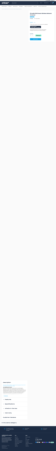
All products (6, 9)
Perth (4, 447)
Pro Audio (27, 440)
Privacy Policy (17, 443)
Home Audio (15, 6)
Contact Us (52, 0)
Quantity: (31, 33)
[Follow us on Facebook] (46, 0)
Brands (10, 6)
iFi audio (31, 18)
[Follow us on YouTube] (49, 0)
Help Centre (17, 439)
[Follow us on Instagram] (48, 0)
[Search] (13, 3)
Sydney (4, 446)
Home (3, 9)
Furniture (27, 444)
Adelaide (5, 448)
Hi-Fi (26, 438)
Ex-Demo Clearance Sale (42, 6)
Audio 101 (35, 6)
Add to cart (35, 39)
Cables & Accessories (27, 6)
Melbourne (5, 445)
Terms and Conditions (18, 442)
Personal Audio (4, 6)
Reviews (16, 444)
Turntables (20, 6)
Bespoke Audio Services (18, 440)
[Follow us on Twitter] (47, 0)
